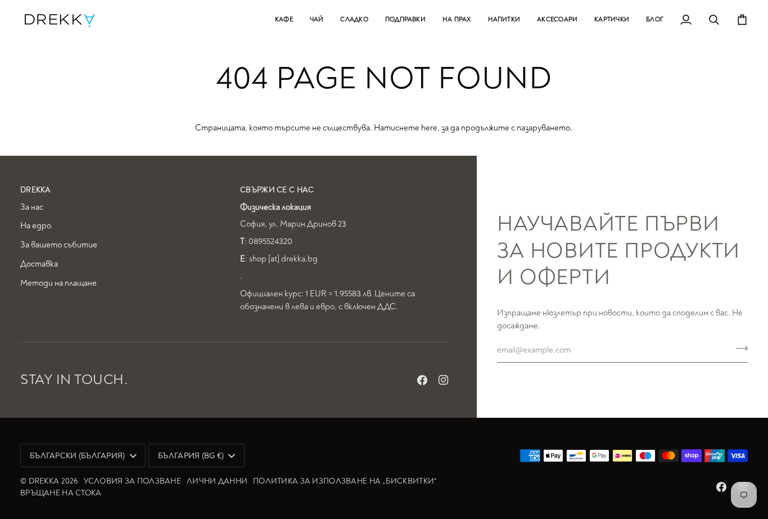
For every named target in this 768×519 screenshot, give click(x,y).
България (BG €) (191, 456)
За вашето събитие (58, 245)
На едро (35, 225)
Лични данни (217, 481)
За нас (31, 207)
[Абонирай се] (738, 349)
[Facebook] (422, 380)
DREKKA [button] (35, 190)
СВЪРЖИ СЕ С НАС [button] (277, 190)
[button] (283, 19)
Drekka (44, 481)
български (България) (77, 456)
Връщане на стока (60, 493)
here (429, 128)
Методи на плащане (58, 283)
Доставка (39, 264)
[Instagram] (444, 380)
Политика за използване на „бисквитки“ (345, 481)
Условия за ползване (132, 481)
